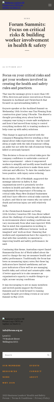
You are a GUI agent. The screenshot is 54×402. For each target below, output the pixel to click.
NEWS (6, 377)
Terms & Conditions (22, 398)
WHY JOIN (9, 383)
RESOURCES (10, 371)
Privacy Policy (42, 398)
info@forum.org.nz (12, 330)
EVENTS (35, 365)
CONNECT (36, 371)
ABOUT (34, 377)
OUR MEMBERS (12, 365)
